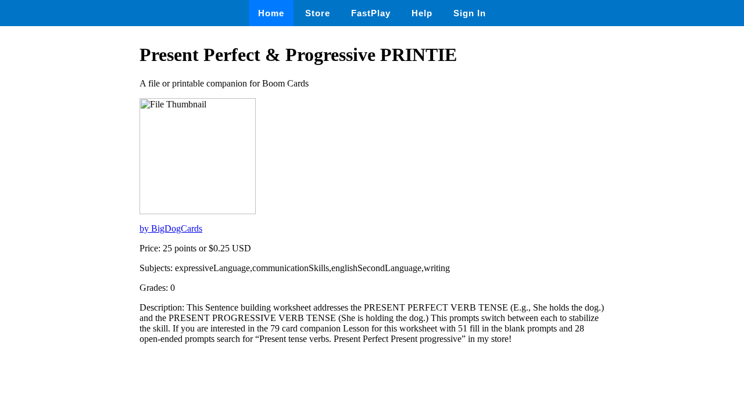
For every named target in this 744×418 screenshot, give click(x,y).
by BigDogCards (171, 228)
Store (317, 13)
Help (422, 13)
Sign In (469, 13)
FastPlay (371, 13)
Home (271, 13)
